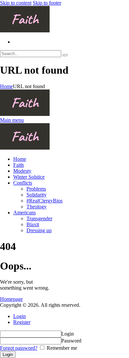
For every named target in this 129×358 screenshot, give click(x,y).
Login (19, 316)
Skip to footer (47, 3)
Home (6, 86)
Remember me (61, 348)
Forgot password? (18, 348)
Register (21, 322)
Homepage (11, 299)
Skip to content (15, 3)
